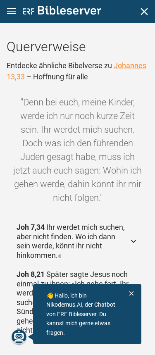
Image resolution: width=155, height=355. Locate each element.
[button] (11, 11)
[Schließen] (144, 11)
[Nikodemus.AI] (19, 336)
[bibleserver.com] (62, 12)
